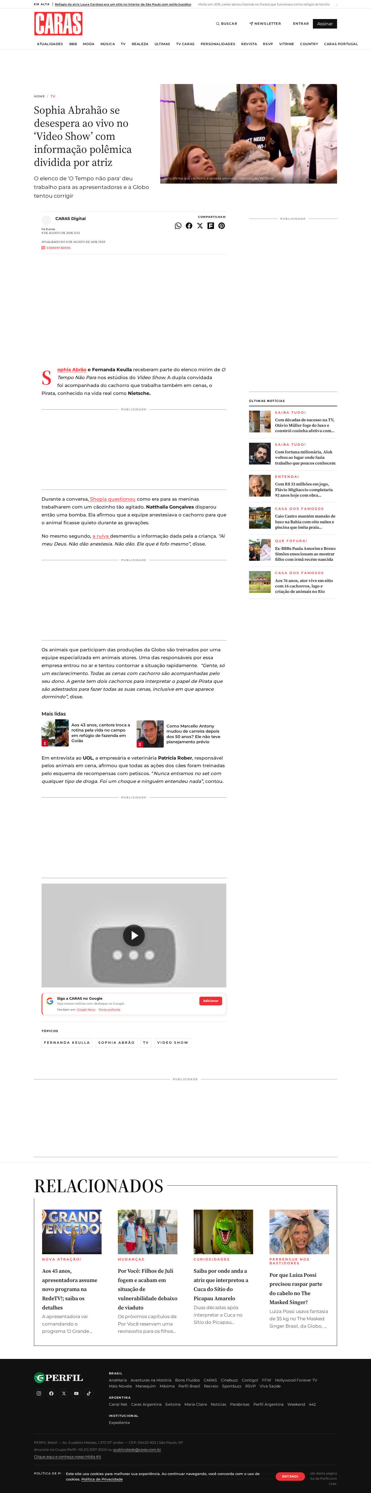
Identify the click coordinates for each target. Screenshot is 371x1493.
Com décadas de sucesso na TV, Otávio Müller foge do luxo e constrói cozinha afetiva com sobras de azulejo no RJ (305, 425)
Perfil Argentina (268, 1404)
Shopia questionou (112, 499)
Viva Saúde (270, 1386)
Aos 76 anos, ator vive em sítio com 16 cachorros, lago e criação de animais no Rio (304, 586)
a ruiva (101, 536)
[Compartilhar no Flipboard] (210, 225)
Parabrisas (240, 1404)
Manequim (146, 1386)
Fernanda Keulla (67, 1042)
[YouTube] (76, 1393)
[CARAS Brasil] (58, 23)
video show (173, 1042)
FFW (266, 1380)
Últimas (162, 44)
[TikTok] (89, 1393)
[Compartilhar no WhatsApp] (178, 225)
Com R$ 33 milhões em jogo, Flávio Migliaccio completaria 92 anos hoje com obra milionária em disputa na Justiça (306, 489)
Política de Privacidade (58, 1473)
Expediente (119, 1422)
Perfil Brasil (189, 1386)
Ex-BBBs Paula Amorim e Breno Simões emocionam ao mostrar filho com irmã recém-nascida (305, 554)
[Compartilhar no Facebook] (189, 225)
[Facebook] (51, 1393)
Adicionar (210, 1001)
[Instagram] (39, 1393)
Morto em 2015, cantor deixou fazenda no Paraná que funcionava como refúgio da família (263, 4)
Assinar (325, 23)
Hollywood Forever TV (296, 1380)
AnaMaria (118, 1380)
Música (107, 44)
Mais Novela (120, 1386)
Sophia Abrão (71, 369)
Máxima (167, 1386)
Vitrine (286, 44)
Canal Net (118, 1404)
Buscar (229, 23)
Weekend (296, 1404)
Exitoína (173, 1404)
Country (309, 44)
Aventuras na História (151, 1380)
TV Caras (185, 44)
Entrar (301, 23)
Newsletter (267, 23)
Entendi (290, 1476)
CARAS (210, 1380)
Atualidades (50, 44)
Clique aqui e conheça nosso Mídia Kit (67, 1456)
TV (123, 44)
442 (312, 1404)
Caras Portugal (341, 44)
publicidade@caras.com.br (137, 1449)
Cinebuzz (229, 1380)
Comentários (59, 248)
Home (39, 96)
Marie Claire (195, 1404)
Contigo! (250, 1380)
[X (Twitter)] (64, 1393)
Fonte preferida (109, 1009)
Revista (249, 44)
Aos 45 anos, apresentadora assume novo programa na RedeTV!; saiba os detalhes (69, 1289)
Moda (88, 44)
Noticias (218, 1404)
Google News (86, 1009)
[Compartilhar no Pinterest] (221, 225)
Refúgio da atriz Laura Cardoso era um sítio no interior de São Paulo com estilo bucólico (123, 4)
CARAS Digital (70, 218)
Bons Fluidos (187, 1380)
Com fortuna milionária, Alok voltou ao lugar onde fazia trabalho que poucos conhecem (305, 457)
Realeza (140, 44)
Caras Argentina (146, 1404)
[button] (134, 936)
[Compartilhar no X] (200, 225)
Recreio (211, 1386)
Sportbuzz (231, 1386)
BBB (73, 44)
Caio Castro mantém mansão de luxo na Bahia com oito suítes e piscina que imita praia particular (305, 521)
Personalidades (218, 44)
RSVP (268, 44)
